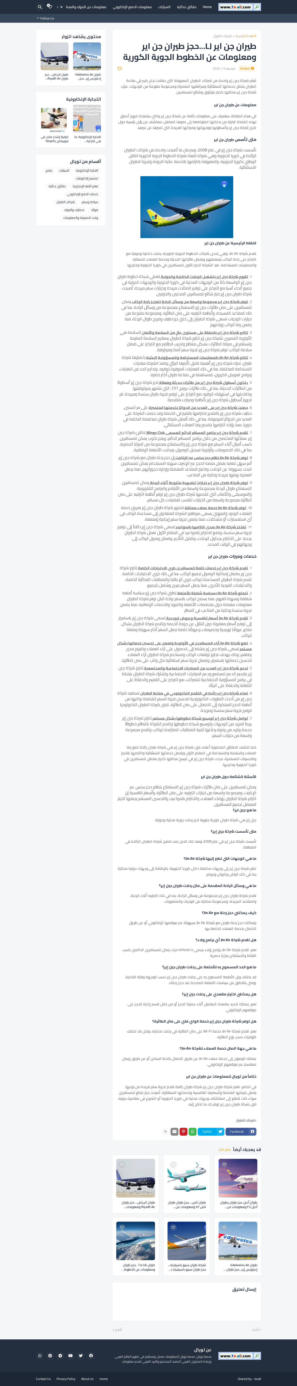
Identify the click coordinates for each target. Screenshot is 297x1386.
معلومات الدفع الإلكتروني (132, 6)
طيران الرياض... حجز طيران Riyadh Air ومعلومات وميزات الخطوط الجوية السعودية (138, 1204)
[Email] (174, 1132)
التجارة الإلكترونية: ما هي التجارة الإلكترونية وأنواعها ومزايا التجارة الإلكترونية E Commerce (87, 139)
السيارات (164, 6)
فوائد (94, 210)
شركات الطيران (222, 36)
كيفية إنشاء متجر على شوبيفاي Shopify (54, 139)
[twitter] (81, 1356)
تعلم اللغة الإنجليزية (85, 186)
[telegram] (60, 1356)
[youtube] (70, 1356)
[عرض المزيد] (165, 1132)
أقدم (118, 1330)
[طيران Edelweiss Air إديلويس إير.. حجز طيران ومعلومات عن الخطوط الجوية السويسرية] (238, 1241)
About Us (87, 1379)
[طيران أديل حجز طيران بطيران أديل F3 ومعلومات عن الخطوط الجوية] (238, 1178)
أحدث (255, 1330)
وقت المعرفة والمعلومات (80, 218)
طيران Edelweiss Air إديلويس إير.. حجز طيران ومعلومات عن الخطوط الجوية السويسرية (241, 1267)
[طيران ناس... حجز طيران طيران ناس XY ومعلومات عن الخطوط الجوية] (187, 1178)
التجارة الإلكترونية (87, 170)
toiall (258, 1379)
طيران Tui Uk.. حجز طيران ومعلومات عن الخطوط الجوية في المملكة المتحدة (136, 1267)
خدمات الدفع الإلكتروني (82, 194)
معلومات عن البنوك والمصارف (83, 6)
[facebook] (91, 1356)
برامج (48, 170)
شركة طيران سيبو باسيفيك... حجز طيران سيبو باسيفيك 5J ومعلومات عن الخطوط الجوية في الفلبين (187, 1267)
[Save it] (119, 68)
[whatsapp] (40, 1356)
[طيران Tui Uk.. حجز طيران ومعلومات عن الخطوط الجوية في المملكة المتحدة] (135, 1241)
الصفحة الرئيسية (246, 36)
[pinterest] (50, 1356)
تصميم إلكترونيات (87, 178)
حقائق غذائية (187, 6)
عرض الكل (224, 1149)
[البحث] (40, 7)
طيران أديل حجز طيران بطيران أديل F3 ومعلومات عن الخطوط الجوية (238, 1204)
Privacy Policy (66, 1379)
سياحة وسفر (90, 202)
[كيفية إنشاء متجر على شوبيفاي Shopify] (54, 119)
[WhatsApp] (193, 1132)
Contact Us (43, 1379)
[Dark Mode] (60, 7)
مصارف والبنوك (74, 210)
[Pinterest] (183, 1132)
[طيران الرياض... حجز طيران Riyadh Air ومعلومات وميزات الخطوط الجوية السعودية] (135, 1178)
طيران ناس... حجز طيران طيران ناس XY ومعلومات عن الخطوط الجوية (187, 1204)
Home (207, 6)
